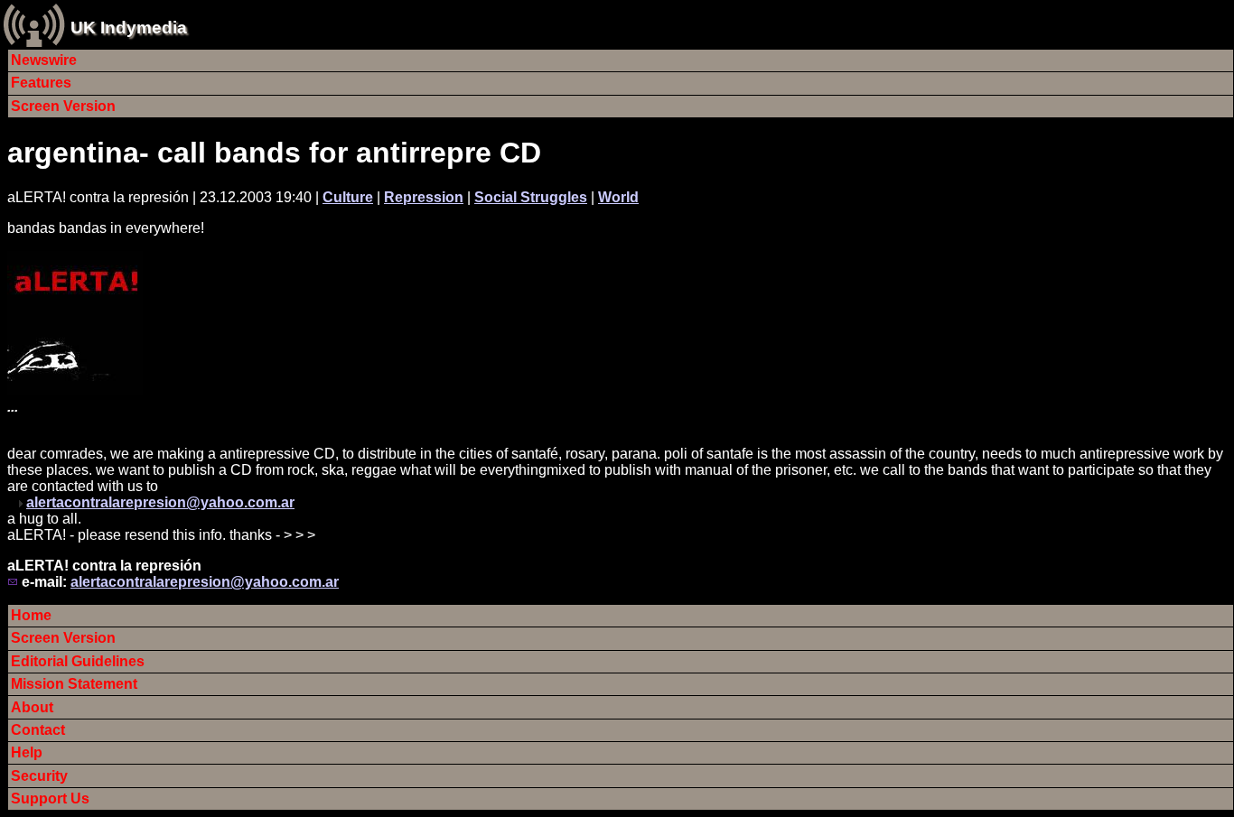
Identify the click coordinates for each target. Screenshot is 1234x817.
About (32, 707)
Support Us (50, 798)
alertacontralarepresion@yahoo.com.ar (160, 502)
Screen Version (63, 106)
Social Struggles (530, 197)
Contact (38, 730)
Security (39, 776)
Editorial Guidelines (78, 661)
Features (41, 82)
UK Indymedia (128, 27)
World (618, 197)
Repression (423, 197)
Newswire (44, 60)
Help (26, 752)
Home (31, 615)
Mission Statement (74, 684)
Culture (348, 197)
